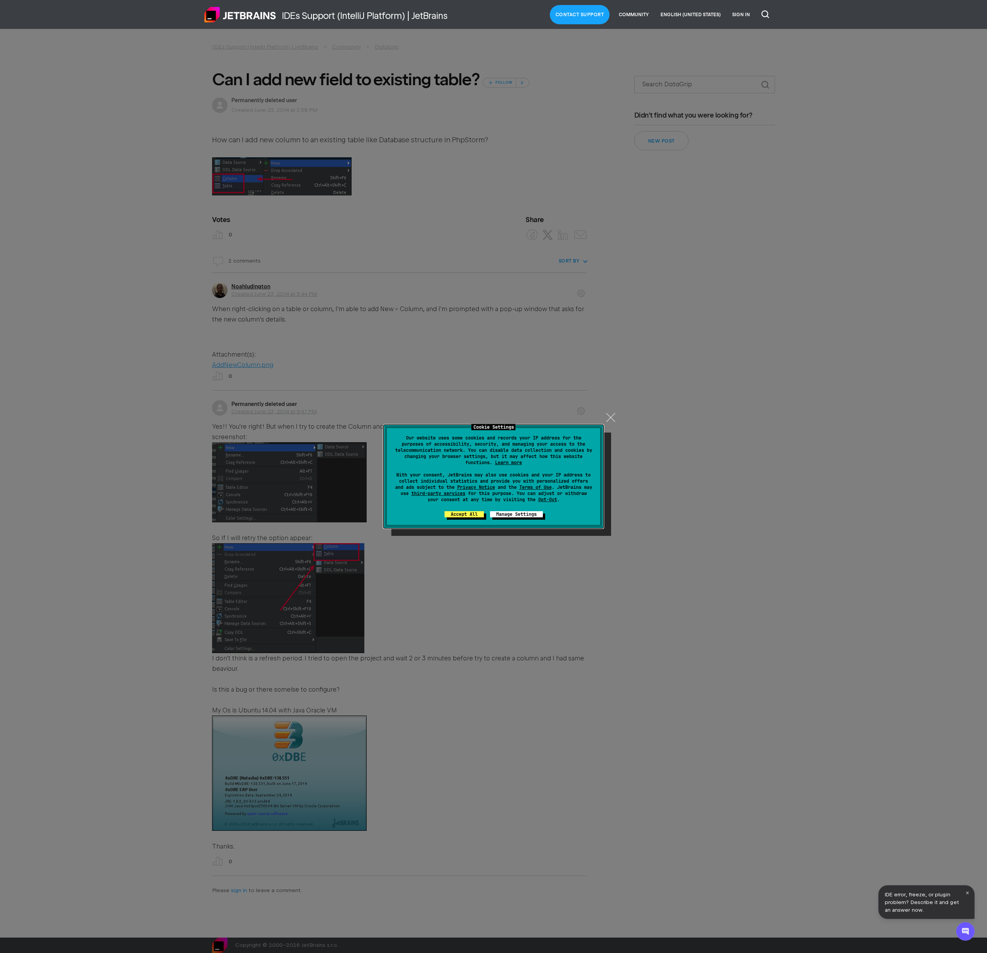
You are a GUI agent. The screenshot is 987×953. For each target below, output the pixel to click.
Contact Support (580, 14)
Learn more (508, 463)
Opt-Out (547, 500)
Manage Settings (516, 514)
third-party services (438, 493)
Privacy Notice (476, 487)
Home (240, 14)
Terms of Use (535, 487)
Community (634, 14)
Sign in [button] (741, 14)
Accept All (464, 514)
